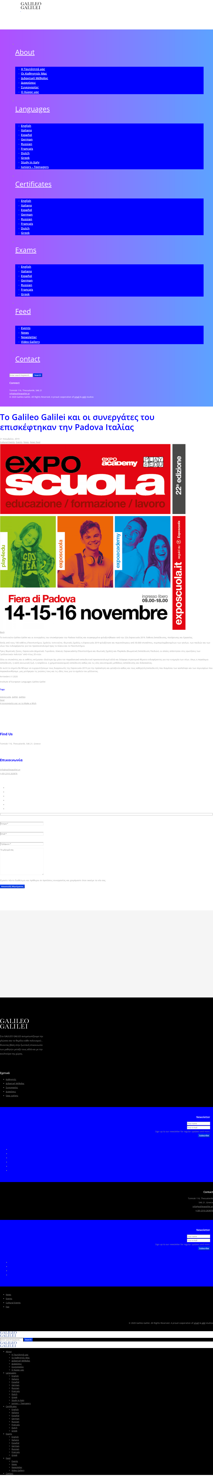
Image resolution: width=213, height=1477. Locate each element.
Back (2, 632)
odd (84, 397)
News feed (35, 442)
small (77, 397)
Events (19, 442)
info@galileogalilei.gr (19, 393)
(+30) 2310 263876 (8, 773)
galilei (15, 697)
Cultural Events (7, 442)
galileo (22, 697)
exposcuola (5, 697)
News (26, 442)
